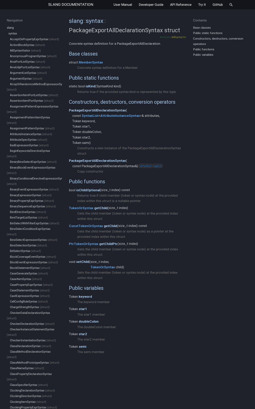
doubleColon (89, 321)
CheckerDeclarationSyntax (32, 324)
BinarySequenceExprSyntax (33, 206)
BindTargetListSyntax (29, 217)
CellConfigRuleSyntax (29, 301)
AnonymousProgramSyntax (33, 56)
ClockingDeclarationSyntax (32, 390)
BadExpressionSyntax (29, 145)
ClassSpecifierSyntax (29, 385)
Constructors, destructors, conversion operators (122, 102)
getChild (101, 208)
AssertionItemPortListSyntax (34, 95)
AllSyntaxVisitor (25, 50)
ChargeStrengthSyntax (30, 307)
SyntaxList (90, 116)
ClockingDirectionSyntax (31, 396)
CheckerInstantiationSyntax (33, 340)
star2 (83, 334)
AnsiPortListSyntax (27, 61)
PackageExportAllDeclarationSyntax (97, 110)
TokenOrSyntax (81, 208)
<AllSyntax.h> (178, 37)
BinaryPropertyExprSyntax (32, 201)
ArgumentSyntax (26, 78)
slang (70, 4)
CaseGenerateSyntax (29, 273)
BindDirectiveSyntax (28, 212)
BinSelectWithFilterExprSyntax (34, 223)
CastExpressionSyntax (30, 296)
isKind (90, 86)
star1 (83, 309)
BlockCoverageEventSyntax (33, 257)
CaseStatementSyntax (30, 290)
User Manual (123, 5)
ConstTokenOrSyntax (86, 226)
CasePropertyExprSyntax (31, 285)
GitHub (218, 5)
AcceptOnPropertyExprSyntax (34, 39)
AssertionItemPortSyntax (32, 100)
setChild (82, 262)
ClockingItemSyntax (28, 402)
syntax (12, 33)
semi (82, 346)
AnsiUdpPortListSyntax (30, 67)
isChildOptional (88, 190)
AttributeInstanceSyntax (31, 134)
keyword (85, 297)
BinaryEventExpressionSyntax (34, 189)
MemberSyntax (91, 62)
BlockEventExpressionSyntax (34, 262)
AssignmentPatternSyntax (32, 128)
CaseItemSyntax (26, 279)
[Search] (231, 4)
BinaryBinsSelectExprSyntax (33, 162)
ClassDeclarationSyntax (30, 346)
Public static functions (94, 78)
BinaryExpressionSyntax (31, 195)
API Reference (180, 5)
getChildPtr (108, 244)
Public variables (86, 288)
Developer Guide (151, 5)
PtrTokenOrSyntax (83, 244)
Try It (202, 5)
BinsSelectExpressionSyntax (33, 240)
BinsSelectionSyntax (28, 245)
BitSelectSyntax (25, 251)
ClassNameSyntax (27, 368)
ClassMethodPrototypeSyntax (34, 362)
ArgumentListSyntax (28, 73)
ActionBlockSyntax (27, 45)
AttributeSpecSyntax (28, 140)
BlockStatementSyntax (30, 268)
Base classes (83, 54)
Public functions (87, 181)
